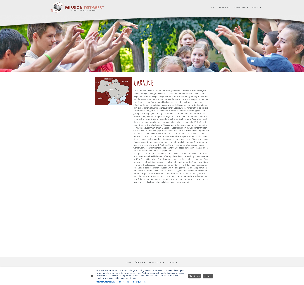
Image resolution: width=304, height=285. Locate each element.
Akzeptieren (194, 276)
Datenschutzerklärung (105, 281)
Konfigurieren (139, 281)
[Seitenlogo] (77, 7)
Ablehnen (208, 276)
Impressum (124, 281)
